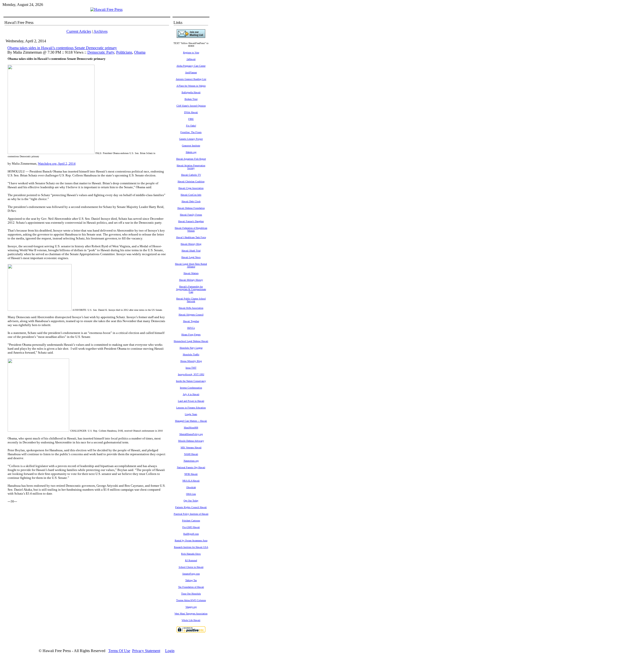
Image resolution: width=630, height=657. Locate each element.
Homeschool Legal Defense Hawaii (191, 341)
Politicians (124, 52)
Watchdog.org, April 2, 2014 (57, 163)
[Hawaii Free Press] (106, 9)
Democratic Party (100, 52)
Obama (139, 52)
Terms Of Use (119, 651)
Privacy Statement (146, 651)
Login (169, 651)
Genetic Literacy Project (191, 139)
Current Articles (78, 31)
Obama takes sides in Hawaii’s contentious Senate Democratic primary (62, 48)
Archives (101, 31)
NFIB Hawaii (191, 474)
